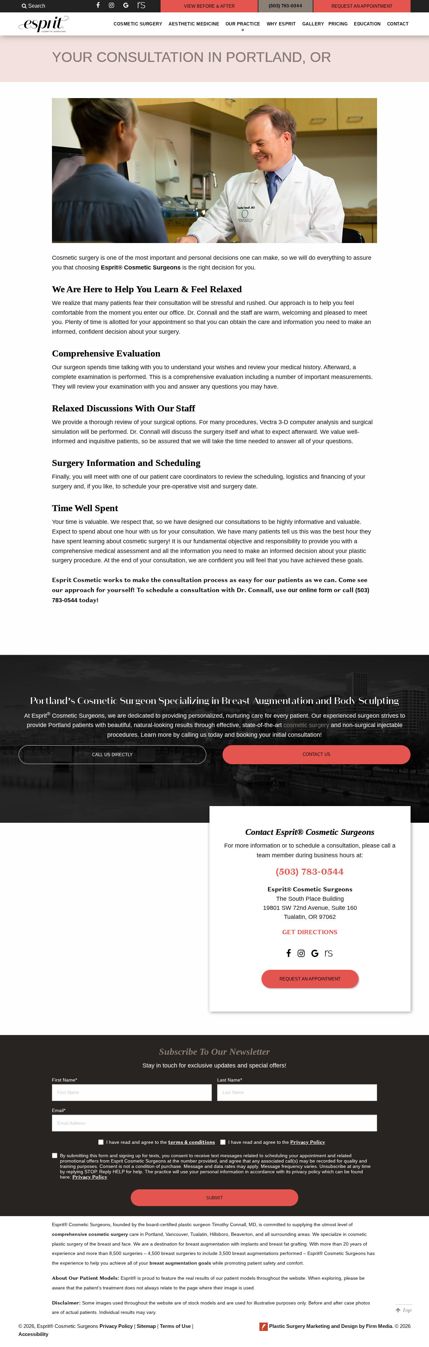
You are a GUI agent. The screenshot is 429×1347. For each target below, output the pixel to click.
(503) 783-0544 (285, 6)
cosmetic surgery (306, 725)
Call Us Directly (112, 754)
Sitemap (146, 1326)
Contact (398, 23)
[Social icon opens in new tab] (98, 5)
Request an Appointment (310, 978)
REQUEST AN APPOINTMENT (361, 6)
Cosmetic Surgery (138, 23)
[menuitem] (138, 23)
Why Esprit (281, 23)
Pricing (338, 23)
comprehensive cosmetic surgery (90, 1234)
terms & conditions (191, 1142)
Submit (214, 1197)
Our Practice (243, 23)
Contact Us (316, 754)
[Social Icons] (142, 5)
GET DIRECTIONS (310, 933)
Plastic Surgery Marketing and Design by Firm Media (330, 1326)
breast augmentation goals (180, 1263)
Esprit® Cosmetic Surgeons (141, 267)
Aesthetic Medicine (194, 23)
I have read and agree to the (160, 1142)
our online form (310, 590)
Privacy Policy (307, 1142)
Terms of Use (175, 1326)
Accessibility (33, 1334)
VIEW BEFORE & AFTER (209, 6)
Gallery (313, 23)
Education (367, 23)
